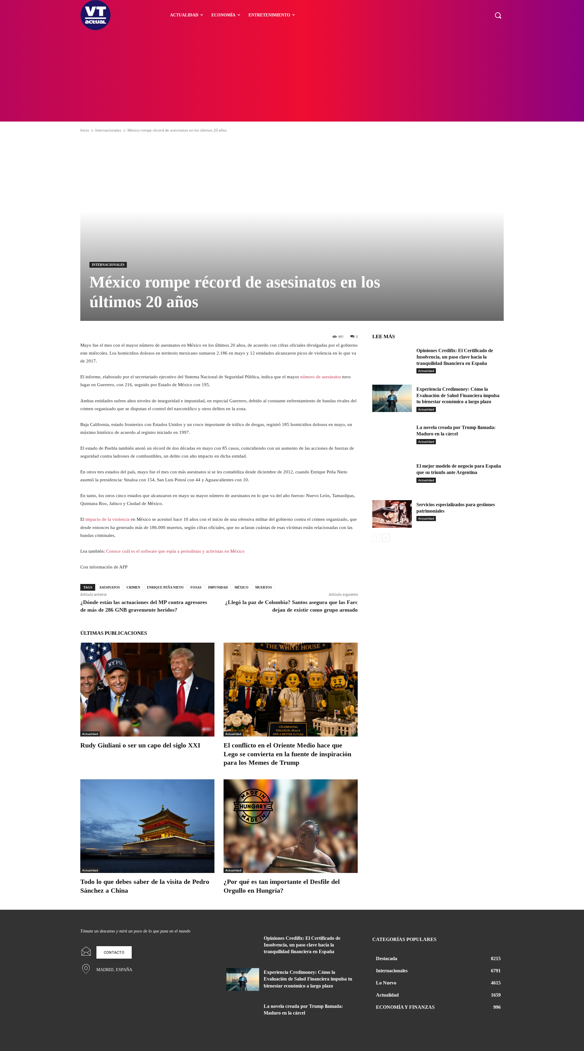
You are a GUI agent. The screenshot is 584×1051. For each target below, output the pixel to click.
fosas (195, 587)
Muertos (263, 587)
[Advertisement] (291, 75)
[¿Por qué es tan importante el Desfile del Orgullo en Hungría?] (291, 826)
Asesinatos (109, 587)
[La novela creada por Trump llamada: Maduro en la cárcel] (392, 437)
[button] (498, 15)
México (242, 587)
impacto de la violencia (107, 519)
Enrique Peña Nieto (165, 587)
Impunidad (218, 587)
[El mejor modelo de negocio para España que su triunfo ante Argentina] (392, 475)
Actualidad (90, 734)
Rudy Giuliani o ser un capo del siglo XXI (140, 745)
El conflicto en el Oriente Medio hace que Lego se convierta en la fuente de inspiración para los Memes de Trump (287, 753)
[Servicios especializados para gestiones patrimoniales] (392, 514)
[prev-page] (376, 538)
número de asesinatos (320, 376)
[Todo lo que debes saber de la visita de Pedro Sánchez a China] (147, 826)
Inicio (84, 130)
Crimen (133, 587)
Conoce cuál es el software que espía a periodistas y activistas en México (175, 551)
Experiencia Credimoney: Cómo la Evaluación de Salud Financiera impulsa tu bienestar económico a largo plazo (457, 395)
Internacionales (108, 130)
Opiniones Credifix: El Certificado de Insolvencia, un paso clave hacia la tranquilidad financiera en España (454, 357)
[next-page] (386, 538)
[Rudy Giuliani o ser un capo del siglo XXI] (147, 690)
